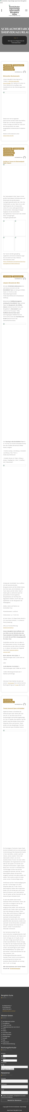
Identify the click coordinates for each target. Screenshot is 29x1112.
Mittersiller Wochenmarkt (11, 76)
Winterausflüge (8, 155)
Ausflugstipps (6, 1036)
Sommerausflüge (9, 69)
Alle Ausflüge (7, 65)
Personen (3, 1062)
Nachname (4, 1084)
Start (15, 38)
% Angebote (6, 1023)
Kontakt (5, 1038)
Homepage (11, 683)
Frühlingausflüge (18, 65)
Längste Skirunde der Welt (11, 283)
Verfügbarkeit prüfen (9, 1021)
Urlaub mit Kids (7, 1025)
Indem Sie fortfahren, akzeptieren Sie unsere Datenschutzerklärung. (13, 1096)
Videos (4, 1030)
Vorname (3, 1078)
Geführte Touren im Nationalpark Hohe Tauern (13, 162)
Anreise (3, 1053)
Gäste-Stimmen (7, 1034)
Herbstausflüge (8, 67)
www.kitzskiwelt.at (8, 627)
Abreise (3, 1058)
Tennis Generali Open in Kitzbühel (13, 708)
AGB (4, 1040)
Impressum (6, 1042)
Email (16, 685)
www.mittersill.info (8, 135)
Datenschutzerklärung (9, 1043)
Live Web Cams (7, 1032)
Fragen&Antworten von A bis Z (11, 1027)
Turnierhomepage (15, 968)
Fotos (4, 1029)
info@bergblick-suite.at (8, 1011)
